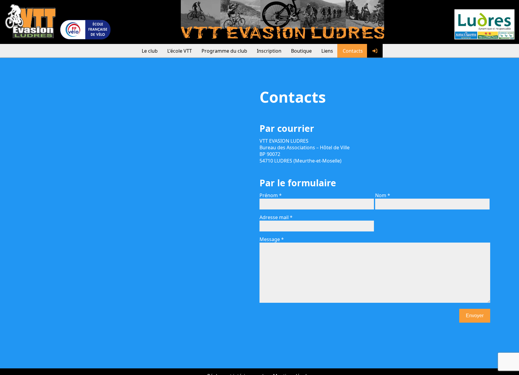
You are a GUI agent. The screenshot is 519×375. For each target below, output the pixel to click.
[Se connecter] (375, 51)
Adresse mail (274, 217)
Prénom (269, 195)
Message (270, 239)
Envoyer (475, 315)
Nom (380, 195)
